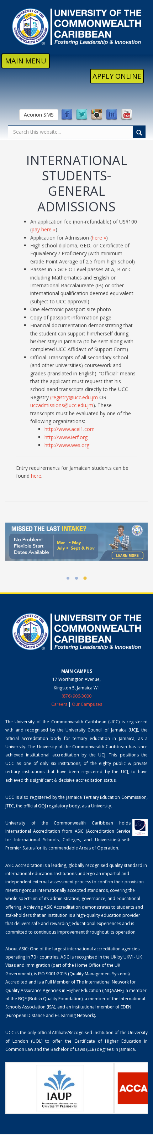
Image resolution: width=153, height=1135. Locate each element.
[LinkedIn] (111, 114)
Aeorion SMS (39, 114)
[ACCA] (98, 1088)
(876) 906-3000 (76, 696)
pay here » (44, 229)
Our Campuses (87, 704)
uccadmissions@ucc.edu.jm (61, 405)
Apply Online (117, 76)
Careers (59, 704)
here (36, 475)
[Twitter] (82, 114)
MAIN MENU (25, 61)
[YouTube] (126, 114)
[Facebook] (67, 114)
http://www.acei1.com (69, 429)
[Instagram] (96, 114)
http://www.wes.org (66, 445)
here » (99, 237)
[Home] (76, 26)
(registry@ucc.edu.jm (74, 397)
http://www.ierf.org (66, 437)
